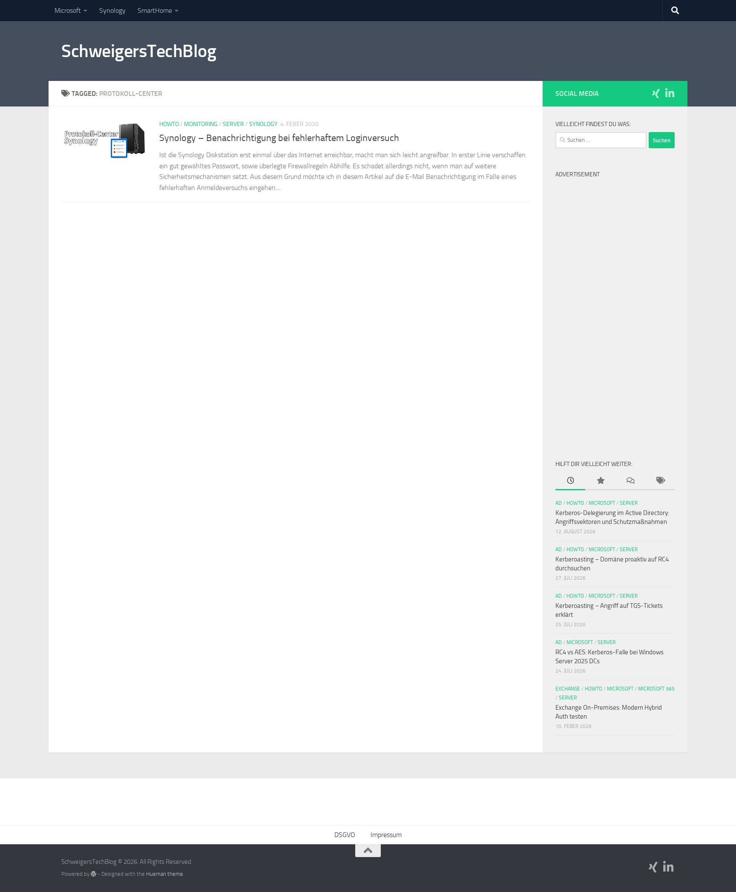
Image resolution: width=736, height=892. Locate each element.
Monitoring (201, 124)
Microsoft (68, 10)
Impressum (386, 835)
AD (558, 503)
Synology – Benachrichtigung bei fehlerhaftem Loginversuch (279, 138)
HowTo (169, 124)
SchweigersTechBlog (138, 51)
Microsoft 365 (656, 689)
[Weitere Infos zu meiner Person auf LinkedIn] (669, 93)
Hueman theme (164, 874)
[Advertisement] (615, 310)
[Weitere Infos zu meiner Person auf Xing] (656, 93)
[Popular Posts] (600, 481)
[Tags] (660, 481)
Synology (112, 10)
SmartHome (155, 10)
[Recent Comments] (630, 481)
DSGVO (344, 835)
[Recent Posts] (570, 481)
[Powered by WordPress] (93, 874)
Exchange (567, 689)
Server (233, 124)
